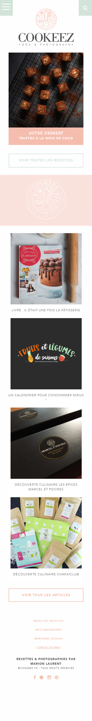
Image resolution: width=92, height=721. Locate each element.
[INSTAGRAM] (48, 677)
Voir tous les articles (46, 595)
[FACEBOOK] (34, 677)
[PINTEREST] (55, 677)
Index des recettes (48, 620)
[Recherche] (85, 8)
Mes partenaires (49, 629)
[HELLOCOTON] (40, 677)
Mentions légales (48, 638)
